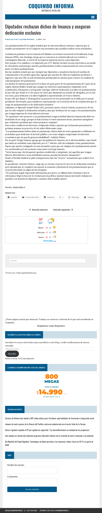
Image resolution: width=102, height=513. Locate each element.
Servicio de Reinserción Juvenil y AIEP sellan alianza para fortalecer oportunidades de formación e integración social (49, 418)
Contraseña (12, 477)
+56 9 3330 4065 (32, 510)
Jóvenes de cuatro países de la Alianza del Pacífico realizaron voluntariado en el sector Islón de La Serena (45, 424)
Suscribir (12, 353)
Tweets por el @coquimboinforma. (21, 272)
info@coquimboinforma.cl (14, 510)
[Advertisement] (26, 295)
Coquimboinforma (26, 39)
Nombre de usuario (15, 465)
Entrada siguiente (61, 209)
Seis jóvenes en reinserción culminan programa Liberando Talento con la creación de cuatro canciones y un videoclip (49, 435)
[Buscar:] (48, 260)
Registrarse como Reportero (51, 325)
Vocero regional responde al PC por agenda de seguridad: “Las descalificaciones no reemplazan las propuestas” (47, 430)
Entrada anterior (40, 209)
